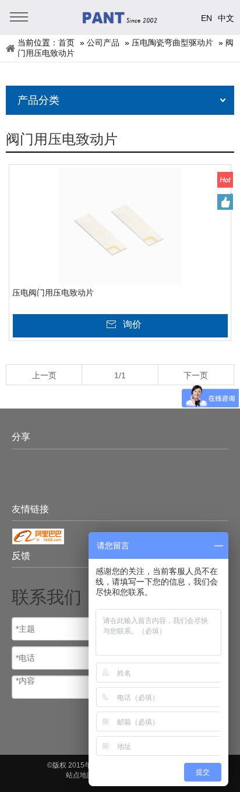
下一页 (195, 375)
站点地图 (80, 775)
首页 (66, 42)
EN (206, 18)
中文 (226, 18)
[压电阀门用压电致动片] (120, 226)
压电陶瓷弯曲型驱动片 (172, 42)
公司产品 (103, 42)
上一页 (44, 375)
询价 (132, 324)
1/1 (120, 375)
